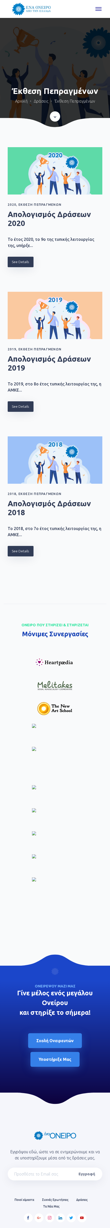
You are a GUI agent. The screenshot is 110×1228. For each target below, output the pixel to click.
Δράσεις (41, 101)
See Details (20, 262)
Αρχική (21, 101)
